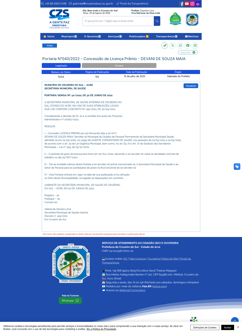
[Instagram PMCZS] (192, 3)
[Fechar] (238, 327)
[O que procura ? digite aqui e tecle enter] (157, 21)
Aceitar (227, 327)
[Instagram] (194, 45)
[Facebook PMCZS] (181, 3)
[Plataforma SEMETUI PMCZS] (197, 3)
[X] (172, 45)
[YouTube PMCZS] (186, 3)
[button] (69, 36)
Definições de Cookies (204, 327)
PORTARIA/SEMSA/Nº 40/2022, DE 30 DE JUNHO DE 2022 (78, 95)
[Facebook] (187, 45)
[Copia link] (164, 45)
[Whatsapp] (180, 45)
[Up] (235, 321)
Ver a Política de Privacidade (101, 329)
